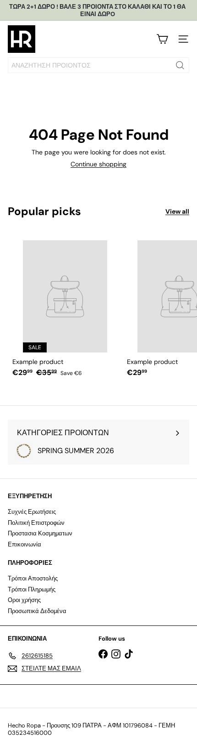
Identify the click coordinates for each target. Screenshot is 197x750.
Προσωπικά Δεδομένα (37, 611)
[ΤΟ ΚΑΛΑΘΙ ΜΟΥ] (162, 39)
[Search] (180, 65)
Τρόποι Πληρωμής (31, 589)
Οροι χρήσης (24, 600)
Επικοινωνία (24, 544)
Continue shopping (98, 164)
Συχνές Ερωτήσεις (32, 512)
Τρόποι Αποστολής (33, 578)
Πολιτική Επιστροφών (36, 523)
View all (177, 212)
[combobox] (98, 65)
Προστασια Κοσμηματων (40, 533)
